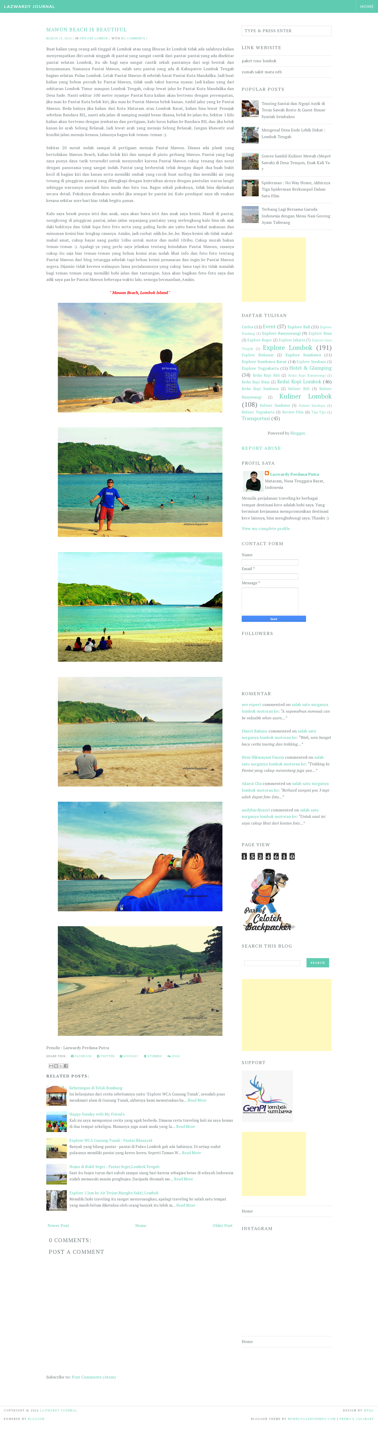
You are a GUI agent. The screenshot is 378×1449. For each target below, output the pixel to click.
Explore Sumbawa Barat (264, 361)
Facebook (83, 1056)
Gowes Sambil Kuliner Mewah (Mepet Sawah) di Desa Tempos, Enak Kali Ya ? (296, 162)
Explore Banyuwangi (281, 333)
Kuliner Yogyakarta (258, 412)
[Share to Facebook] (65, 1065)
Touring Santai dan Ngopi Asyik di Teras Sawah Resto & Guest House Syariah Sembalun (293, 110)
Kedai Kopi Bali (266, 375)
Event (269, 326)
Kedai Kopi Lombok (299, 381)
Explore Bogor (259, 340)
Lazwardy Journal (29, 6)
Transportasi (256, 418)
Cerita (247, 327)
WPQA (369, 1410)
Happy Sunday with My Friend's (97, 1114)
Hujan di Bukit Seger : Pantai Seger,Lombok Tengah (114, 1166)
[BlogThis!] (56, 1065)
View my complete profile (266, 528)
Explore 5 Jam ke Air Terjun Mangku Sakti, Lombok (113, 1192)
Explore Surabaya (311, 361)
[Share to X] (61, 1065)
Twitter (107, 1056)
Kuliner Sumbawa (275, 405)
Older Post (223, 1225)
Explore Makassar (258, 354)
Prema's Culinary (357, 1419)
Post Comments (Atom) (94, 1377)
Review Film (293, 412)
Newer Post (58, 1225)
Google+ (130, 1056)
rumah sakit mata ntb (262, 72)
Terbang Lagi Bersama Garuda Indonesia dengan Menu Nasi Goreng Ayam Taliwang (296, 215)
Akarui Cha (252, 783)
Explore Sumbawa (303, 355)
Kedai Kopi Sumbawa (260, 388)
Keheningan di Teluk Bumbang (95, 1087)
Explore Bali (298, 327)
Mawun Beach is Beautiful (86, 29)
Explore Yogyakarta (260, 368)
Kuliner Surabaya (312, 405)
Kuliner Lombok (305, 396)
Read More (197, 1100)
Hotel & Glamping (310, 368)
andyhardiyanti (256, 810)
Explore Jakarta (292, 340)
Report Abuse (261, 448)
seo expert (251, 704)
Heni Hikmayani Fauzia (263, 757)
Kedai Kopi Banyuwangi (307, 375)
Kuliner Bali (299, 388)
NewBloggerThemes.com (312, 1419)
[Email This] (51, 1065)
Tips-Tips (318, 412)
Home (367, 6)
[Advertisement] (274, 269)
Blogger (297, 433)
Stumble (154, 1056)
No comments (133, 38)
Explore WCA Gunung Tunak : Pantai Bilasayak (110, 1140)
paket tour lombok (259, 61)
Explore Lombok (94, 38)
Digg (175, 1056)
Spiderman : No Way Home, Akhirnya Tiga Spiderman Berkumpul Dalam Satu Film (296, 189)
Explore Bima (320, 333)
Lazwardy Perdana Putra (294, 474)
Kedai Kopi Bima (255, 381)
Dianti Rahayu (254, 731)
